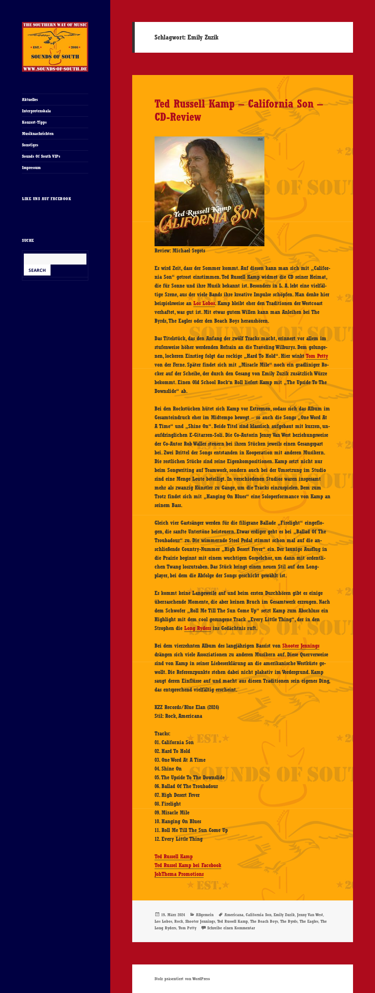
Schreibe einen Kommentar (231, 927)
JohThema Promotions (179, 874)
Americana (234, 914)
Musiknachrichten (37, 133)
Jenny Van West (310, 914)
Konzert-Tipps (34, 122)
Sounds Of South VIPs (41, 156)
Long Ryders (197, 628)
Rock (178, 921)
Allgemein (205, 914)
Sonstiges (30, 144)
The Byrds (288, 921)
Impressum (31, 167)
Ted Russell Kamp (174, 856)
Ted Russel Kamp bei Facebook (188, 865)
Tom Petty (317, 356)
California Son (258, 914)
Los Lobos (204, 303)
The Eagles (309, 921)
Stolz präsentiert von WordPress (182, 978)
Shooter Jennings (300, 645)
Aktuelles (30, 99)
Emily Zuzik (284, 914)
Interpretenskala (36, 110)
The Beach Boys (264, 921)
